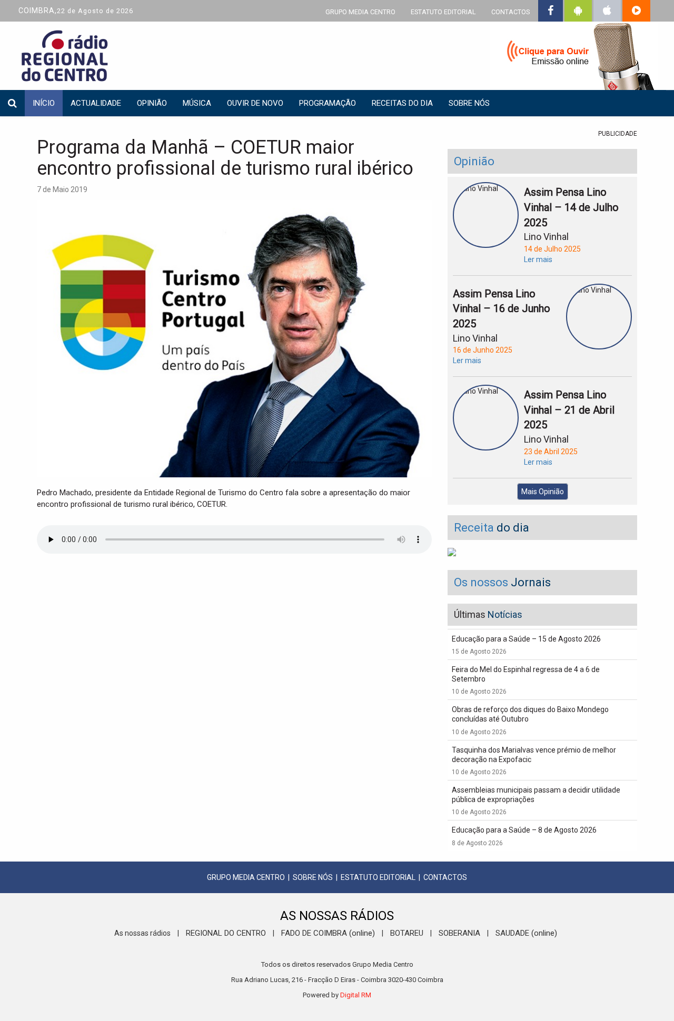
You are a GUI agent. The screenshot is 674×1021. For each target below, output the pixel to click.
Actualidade (96, 103)
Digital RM (355, 995)
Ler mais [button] (538, 259)
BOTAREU (406, 933)
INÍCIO (44, 103)
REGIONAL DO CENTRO (226, 933)
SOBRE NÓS (313, 877)
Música (197, 103)
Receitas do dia (402, 103)
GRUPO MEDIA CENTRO (360, 12)
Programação (327, 103)
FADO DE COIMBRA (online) (328, 933)
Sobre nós (469, 103)
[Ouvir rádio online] (574, 58)
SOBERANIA (459, 933)
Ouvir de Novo (255, 103)
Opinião (152, 103)
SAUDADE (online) (526, 933)
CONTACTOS (510, 12)
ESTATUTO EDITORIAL (443, 12)
